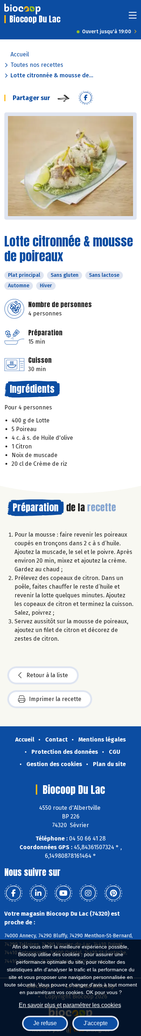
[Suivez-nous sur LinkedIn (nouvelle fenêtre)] (38, 893)
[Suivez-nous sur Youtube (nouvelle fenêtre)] (63, 893)
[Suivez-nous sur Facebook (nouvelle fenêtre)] (13, 893)
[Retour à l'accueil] (22, 9)
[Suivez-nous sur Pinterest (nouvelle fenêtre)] (113, 893)
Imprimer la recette (55, 699)
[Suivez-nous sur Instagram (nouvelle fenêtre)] (88, 893)
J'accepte (96, 1023)
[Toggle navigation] (133, 17)
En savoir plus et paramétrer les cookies (70, 1005)
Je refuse (45, 1023)
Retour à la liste (47, 675)
